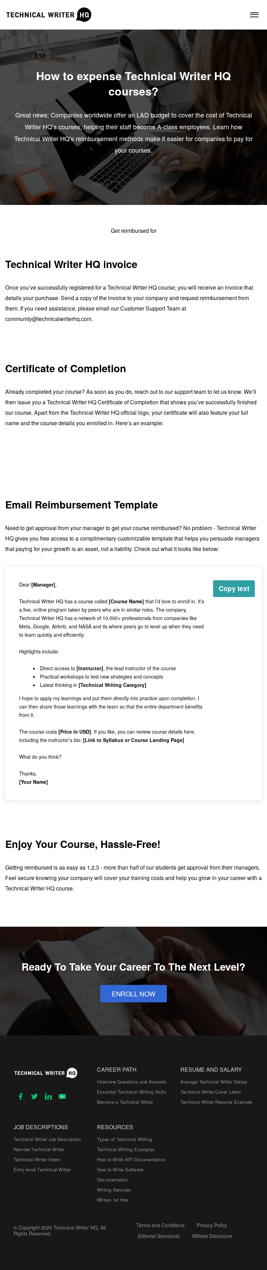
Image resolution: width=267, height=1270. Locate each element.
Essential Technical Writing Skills (132, 1091)
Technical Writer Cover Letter (210, 1091)
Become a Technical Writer (125, 1102)
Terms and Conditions (160, 1225)
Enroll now (133, 993)
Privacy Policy (212, 1225)
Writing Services (114, 1189)
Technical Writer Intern (37, 1159)
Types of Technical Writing (124, 1139)
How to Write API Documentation (131, 1159)
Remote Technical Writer (39, 1149)
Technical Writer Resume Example (216, 1102)
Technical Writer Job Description (47, 1139)
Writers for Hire (112, 1199)
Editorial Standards (159, 1236)
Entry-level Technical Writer (42, 1169)
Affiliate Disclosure (212, 1236)
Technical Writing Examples (126, 1149)
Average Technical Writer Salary (213, 1081)
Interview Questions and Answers (132, 1081)
